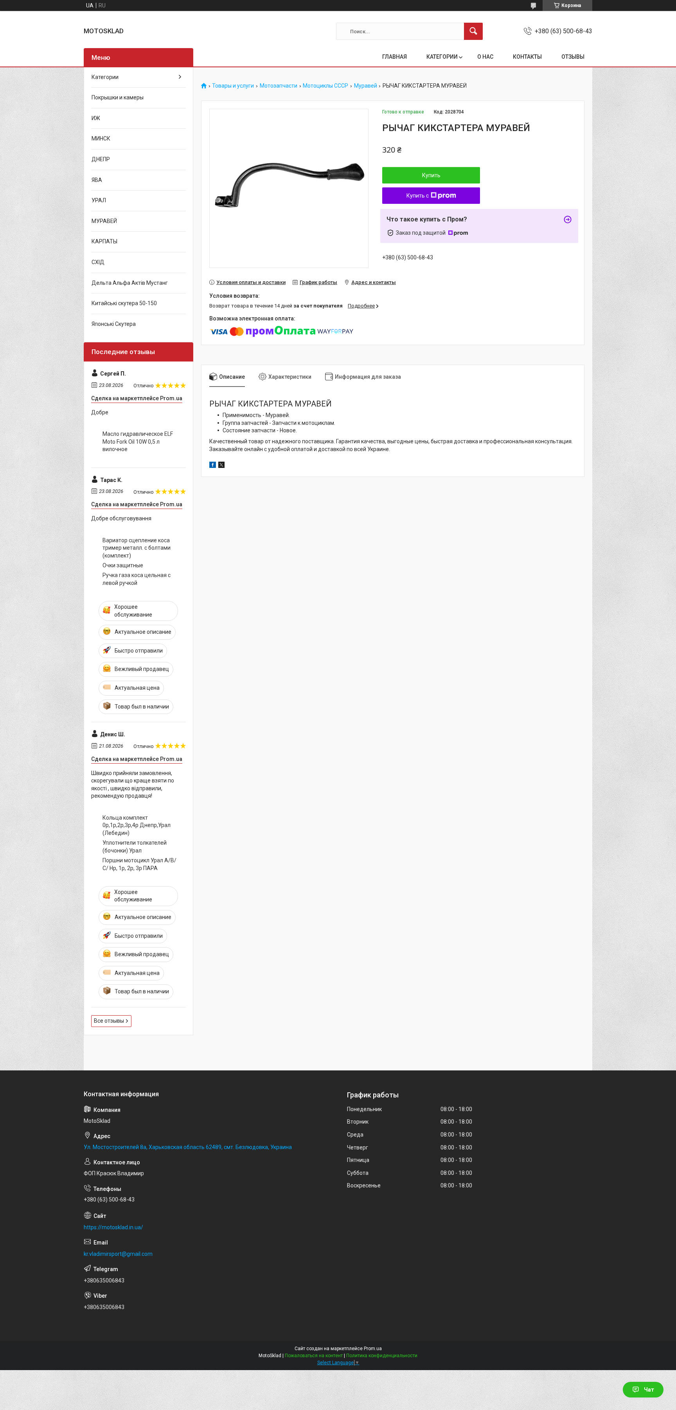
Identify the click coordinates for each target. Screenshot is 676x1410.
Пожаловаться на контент (314, 1355)
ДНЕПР (101, 159)
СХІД (98, 262)
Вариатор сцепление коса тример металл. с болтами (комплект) (136, 548)
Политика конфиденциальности (381, 1355)
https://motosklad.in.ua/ (113, 1227)
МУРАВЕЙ (104, 221)
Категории (105, 77)
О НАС (485, 57)
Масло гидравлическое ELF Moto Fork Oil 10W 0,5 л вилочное (137, 441)
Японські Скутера (114, 324)
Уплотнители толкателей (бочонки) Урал (134, 847)
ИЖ (96, 118)
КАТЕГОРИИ (442, 57)
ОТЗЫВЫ (572, 57)
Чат (649, 1390)
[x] (221, 466)
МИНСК (101, 138)
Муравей (365, 86)
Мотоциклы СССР (325, 86)
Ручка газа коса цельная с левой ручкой (136, 579)
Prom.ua (373, 1348)
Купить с (417, 195)
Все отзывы (109, 1021)
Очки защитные (122, 565)
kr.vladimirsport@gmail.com (118, 1254)
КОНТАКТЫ (527, 57)
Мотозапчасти (278, 86)
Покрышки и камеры (118, 97)
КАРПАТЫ (104, 241)
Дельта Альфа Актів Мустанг (130, 283)
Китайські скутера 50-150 (124, 303)
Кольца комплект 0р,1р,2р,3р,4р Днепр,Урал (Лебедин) (136, 825)
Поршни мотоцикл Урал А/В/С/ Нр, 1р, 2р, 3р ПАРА (139, 864)
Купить (431, 175)
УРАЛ (99, 200)
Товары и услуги (233, 86)
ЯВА (97, 180)
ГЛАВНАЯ (394, 57)
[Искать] (473, 31)
